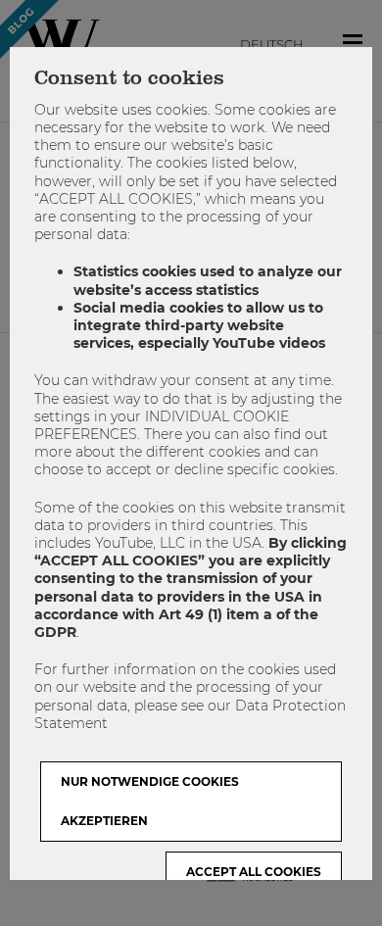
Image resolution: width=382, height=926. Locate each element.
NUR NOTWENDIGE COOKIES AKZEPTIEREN (150, 801)
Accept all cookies (253, 871)
